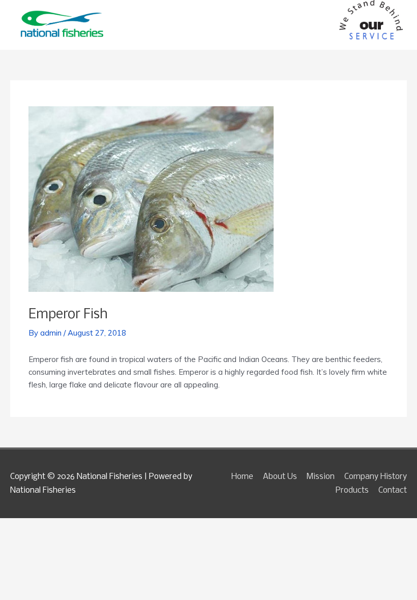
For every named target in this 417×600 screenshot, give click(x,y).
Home (242, 476)
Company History (375, 476)
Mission (321, 476)
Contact (392, 490)
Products (352, 490)
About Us (280, 476)
